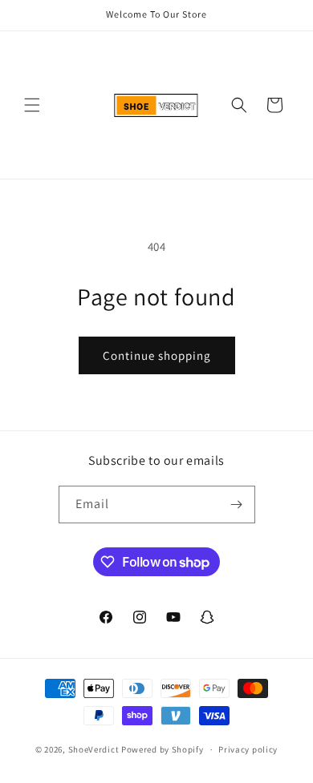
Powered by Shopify (162, 749)
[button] (32, 105)
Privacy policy (248, 749)
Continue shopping (157, 355)
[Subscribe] (236, 504)
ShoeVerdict (94, 749)
